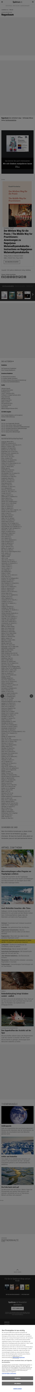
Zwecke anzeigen (17, 1388)
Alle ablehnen (17, 1383)
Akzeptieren (17, 1378)
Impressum (22, 1357)
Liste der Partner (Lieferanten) (9, 1373)
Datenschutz (16, 1357)
